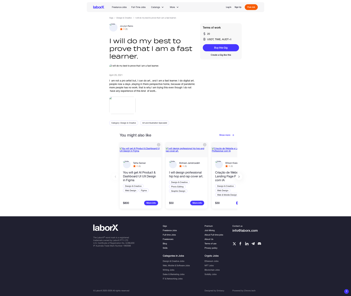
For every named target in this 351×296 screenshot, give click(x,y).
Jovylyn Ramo (126, 26)
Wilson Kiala (231, 163)
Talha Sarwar (139, 163)
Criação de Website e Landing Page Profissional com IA (232, 176)
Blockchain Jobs (212, 270)
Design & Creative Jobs (173, 261)
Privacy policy (211, 248)
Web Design (130, 190)
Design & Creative (124, 18)
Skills (165, 248)
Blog (165, 243)
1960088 (127, 245)
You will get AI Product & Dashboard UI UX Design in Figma (139, 176)
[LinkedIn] (246, 243)
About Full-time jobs (214, 234)
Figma (144, 190)
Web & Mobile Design (227, 195)
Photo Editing (177, 186)
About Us (209, 239)
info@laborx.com (245, 230)
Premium (209, 226)
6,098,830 (130, 243)
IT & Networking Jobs (173, 278)
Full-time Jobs (169, 234)
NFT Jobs (209, 265)
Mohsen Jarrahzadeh (189, 163)
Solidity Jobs (211, 274)
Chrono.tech (249, 290)
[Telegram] (253, 243)
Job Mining (210, 230)
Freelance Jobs (119, 7)
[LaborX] (98, 7)
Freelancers (168, 239)
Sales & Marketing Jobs (174, 274)
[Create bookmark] (158, 144)
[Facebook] (240, 243)
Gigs (111, 18)
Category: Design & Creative (123, 123)
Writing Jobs (168, 270)
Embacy (220, 290)
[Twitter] (234, 243)
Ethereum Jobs (212, 261)
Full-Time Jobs (138, 7)
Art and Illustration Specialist (154, 123)
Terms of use (210, 243)
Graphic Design (178, 191)
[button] (239, 176)
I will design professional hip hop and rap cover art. (186, 174)
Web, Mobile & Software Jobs (176, 265)
